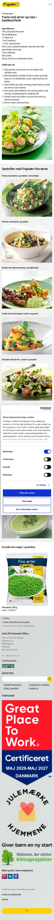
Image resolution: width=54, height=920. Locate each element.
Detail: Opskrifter (11, 688)
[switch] (47, 459)
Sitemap (5, 899)
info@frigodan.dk (9, 660)
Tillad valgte (27, 501)
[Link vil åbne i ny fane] (4, 876)
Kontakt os (33, 688)
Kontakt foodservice (12, 684)
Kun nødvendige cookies (27, 509)
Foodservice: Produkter (39, 684)
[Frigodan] (11, 4)
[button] (49, 678)
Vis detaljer (41, 485)
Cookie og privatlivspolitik (11, 894)
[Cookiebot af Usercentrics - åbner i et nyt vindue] (40, 408)
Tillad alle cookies (27, 493)
